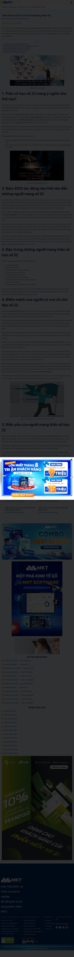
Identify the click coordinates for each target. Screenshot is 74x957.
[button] (71, 459)
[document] (37, 478)
